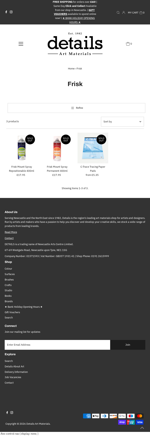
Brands (9, 301)
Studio (8, 290)
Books (8, 296)
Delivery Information (16, 372)
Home (71, 68)
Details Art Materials (38, 423)
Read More (11, 232)
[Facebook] (6, 12)
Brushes (9, 279)
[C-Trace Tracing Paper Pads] (93, 148)
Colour (8, 268)
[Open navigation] (20, 44)
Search (9, 317)
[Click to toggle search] (118, 12)
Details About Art (14, 366)
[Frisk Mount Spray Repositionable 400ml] (21, 148)
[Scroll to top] (142, 428)
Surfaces (10, 274)
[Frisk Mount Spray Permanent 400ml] (57, 148)
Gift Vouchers (12, 312)
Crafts (8, 285)
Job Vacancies (13, 377)
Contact (9, 238)
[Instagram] (11, 12)
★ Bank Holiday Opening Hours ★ (24, 306)
